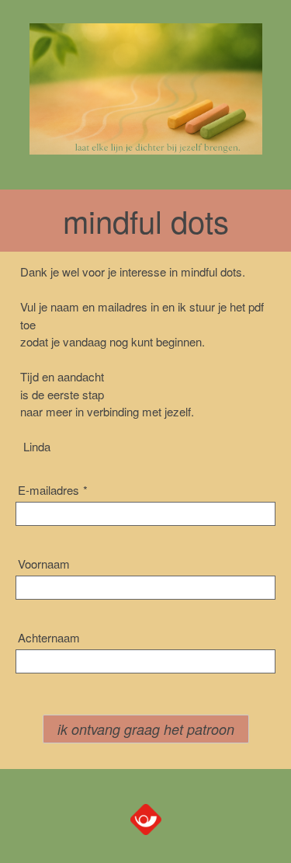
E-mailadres (53, 490)
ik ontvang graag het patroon (145, 729)
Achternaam (49, 637)
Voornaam (44, 563)
